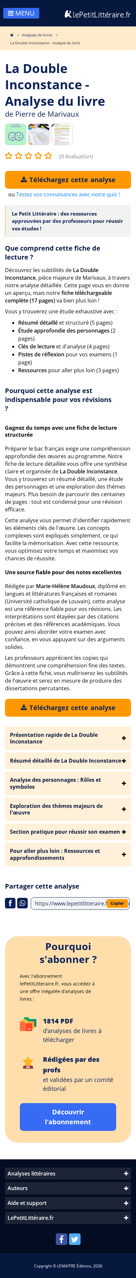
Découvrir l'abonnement (68, 1116)
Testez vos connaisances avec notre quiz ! (68, 194)
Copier (117, 903)
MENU (24, 13)
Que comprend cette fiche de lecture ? (52, 252)
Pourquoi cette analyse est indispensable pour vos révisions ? (58, 399)
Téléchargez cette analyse (71, 179)
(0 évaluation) (76, 156)
